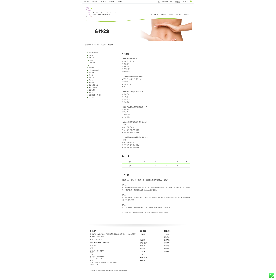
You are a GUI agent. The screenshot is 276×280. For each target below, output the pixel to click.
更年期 (91, 92)
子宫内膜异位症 (93, 85)
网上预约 (177, 2)
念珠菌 (91, 55)
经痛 (91, 60)
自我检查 (91, 97)
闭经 (91, 65)
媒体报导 (103, 1)
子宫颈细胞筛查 (93, 52)
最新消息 (171, 15)
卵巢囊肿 (91, 75)
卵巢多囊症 (92, 77)
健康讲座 (178, 15)
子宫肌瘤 (91, 72)
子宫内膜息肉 (93, 87)
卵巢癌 (91, 80)
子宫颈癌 (91, 82)
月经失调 (91, 57)
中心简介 (86, 1)
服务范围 (153, 15)
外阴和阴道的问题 (94, 70)
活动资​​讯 (111, 1)
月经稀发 (92, 63)
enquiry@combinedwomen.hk (102, 242)
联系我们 (186, 15)
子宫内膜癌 (92, 90)
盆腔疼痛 (91, 67)
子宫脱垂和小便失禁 (95, 95)
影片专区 (120, 1)
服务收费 (163, 15)
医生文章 (95, 1)
